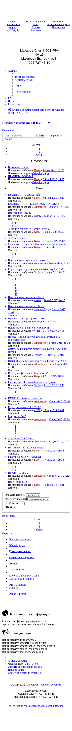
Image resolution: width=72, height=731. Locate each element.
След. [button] (39, 154)
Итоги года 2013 (17, 481)
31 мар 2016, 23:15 (53, 330)
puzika (37, 300)
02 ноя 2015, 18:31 (53, 376)
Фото (35, 24)
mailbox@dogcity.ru (50, 684)
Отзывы (35, 27)
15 (16, 291)
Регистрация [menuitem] (15, 104)
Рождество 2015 (17, 416)
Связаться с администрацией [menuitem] (24, 672)
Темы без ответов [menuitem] (25, 76)
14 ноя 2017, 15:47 (59, 263)
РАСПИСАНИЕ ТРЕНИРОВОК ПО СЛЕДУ (33, 203)
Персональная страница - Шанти (27, 260)
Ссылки (12, 70)
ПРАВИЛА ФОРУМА (20, 176)
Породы (12, 21)
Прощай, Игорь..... (18, 472)
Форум (12, 27)
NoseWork (58, 21)
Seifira (37, 272)
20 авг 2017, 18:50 (59, 206)
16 (16, 294)
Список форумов (21, 109)
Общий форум (40, 173)
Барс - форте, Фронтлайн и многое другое (32, 382)
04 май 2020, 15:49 (53, 197)
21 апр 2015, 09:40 (59, 401)
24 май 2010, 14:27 (53, 179)
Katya (37, 170)
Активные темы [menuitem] (24, 79)
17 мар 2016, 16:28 (59, 342)
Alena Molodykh (43, 364)
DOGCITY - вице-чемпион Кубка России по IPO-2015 (39, 361)
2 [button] (39, 151)
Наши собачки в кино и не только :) (28, 327)
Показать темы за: (15, 494)
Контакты (36, 30)
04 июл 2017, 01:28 (54, 272)
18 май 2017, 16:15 (54, 300)
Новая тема (8, 130)
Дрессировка (13, 24)
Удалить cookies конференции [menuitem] (25, 666)
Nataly (37, 215)
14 (16, 288)
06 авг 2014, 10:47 (53, 170)
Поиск (41, 135)
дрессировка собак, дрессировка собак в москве (36, 705)
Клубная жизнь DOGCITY (26, 123)
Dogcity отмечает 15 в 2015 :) (24, 407)
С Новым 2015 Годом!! (21, 438)
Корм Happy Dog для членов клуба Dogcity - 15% (36, 269)
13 (16, 285)
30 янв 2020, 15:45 (53, 231)
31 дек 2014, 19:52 (59, 441)
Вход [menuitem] (11, 101)
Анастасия (40, 206)
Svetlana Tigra (41, 309)
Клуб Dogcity (13, 30)
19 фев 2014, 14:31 (53, 484)
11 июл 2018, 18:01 (54, 247)
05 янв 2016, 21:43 (55, 354)
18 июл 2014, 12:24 (59, 475)
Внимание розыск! (18, 167)
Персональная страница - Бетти (26, 306)
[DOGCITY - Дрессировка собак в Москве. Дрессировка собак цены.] (36, 17)
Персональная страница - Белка (26, 297)
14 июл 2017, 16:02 (54, 215)
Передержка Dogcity (19, 212)
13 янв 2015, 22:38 (59, 419)
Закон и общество (36, 21)
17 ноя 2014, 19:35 (53, 459)
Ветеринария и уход (58, 24)
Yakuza (38, 354)
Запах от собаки (17, 238)
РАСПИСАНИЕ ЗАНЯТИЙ (24, 194)
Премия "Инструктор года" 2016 (26, 318)
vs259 (37, 330)
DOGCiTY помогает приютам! (25, 398)
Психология (58, 27)
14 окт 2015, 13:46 (54, 385)
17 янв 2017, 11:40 (56, 321)
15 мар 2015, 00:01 (53, 410)
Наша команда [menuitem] (23, 91)
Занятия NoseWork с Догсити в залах (29, 228)
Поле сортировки (15, 498)
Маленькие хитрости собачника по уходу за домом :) (38, 244)
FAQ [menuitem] (10, 98)
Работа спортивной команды (24, 456)
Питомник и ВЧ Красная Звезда (26, 447)
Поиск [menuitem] (18, 85)
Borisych (39, 321)
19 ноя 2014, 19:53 (53, 450)
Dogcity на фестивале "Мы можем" (28, 373)
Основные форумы (43, 109)
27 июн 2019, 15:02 (54, 241)
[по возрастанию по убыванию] (36, 503)
